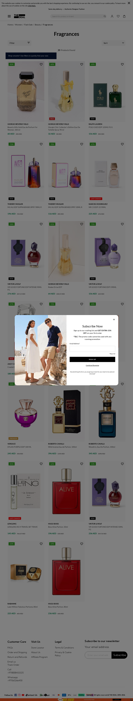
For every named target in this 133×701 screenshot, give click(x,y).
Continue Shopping (92, 365)
